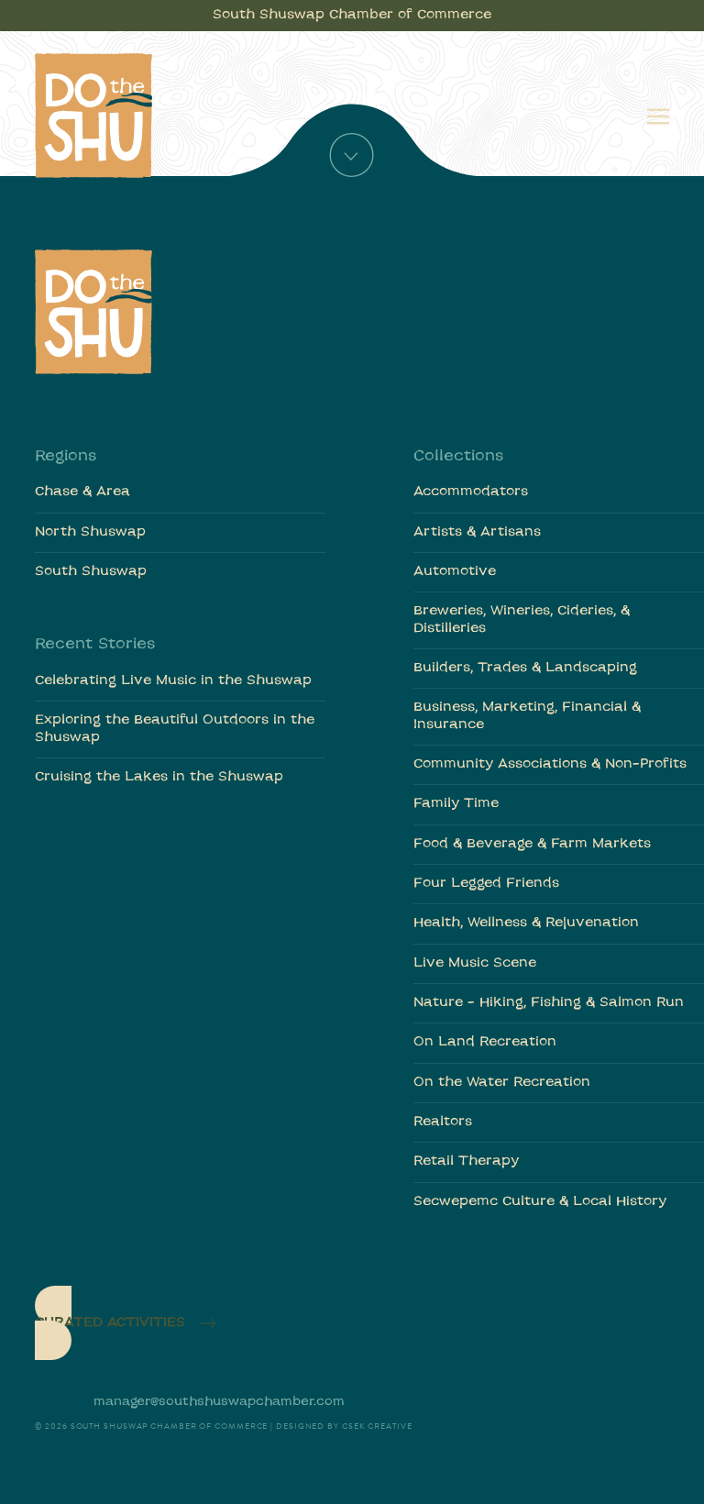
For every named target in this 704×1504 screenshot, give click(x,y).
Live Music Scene (474, 963)
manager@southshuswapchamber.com (219, 1402)
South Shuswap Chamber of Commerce (352, 15)
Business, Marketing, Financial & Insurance (527, 716)
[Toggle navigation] (658, 115)
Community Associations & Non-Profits (550, 764)
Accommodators (470, 492)
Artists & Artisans (477, 532)
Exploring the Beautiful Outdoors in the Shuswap (174, 728)
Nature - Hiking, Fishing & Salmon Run (548, 1003)
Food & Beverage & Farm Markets (532, 844)
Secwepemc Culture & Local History (539, 1202)
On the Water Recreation (501, 1082)
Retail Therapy (466, 1161)
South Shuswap (91, 572)
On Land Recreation (484, 1042)
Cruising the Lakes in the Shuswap (159, 777)
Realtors (442, 1122)
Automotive (454, 572)
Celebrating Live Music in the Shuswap (173, 681)
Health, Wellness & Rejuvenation (526, 923)
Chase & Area (82, 492)
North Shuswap (90, 532)
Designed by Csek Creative (344, 1426)
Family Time (456, 804)
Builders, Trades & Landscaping (525, 668)
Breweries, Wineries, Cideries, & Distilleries (521, 619)
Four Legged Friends (486, 883)
